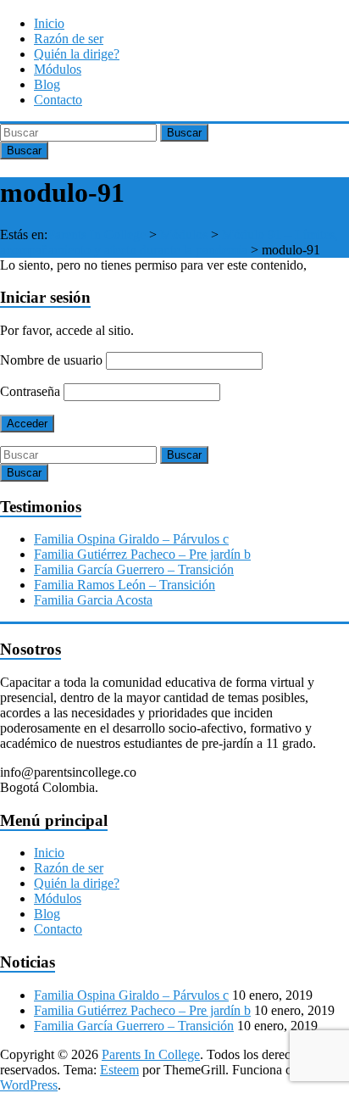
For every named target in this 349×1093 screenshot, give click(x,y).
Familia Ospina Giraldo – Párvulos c (131, 539)
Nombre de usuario (51, 360)
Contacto (58, 99)
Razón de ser (68, 38)
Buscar (184, 132)
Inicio (49, 23)
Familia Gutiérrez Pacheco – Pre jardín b (142, 554)
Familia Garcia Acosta (93, 600)
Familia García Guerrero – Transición (134, 569)
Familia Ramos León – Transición (124, 584)
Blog (47, 84)
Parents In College (96, 234)
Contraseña (30, 391)
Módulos (57, 69)
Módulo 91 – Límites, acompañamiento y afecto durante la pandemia (169, 242)
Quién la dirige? (76, 54)
